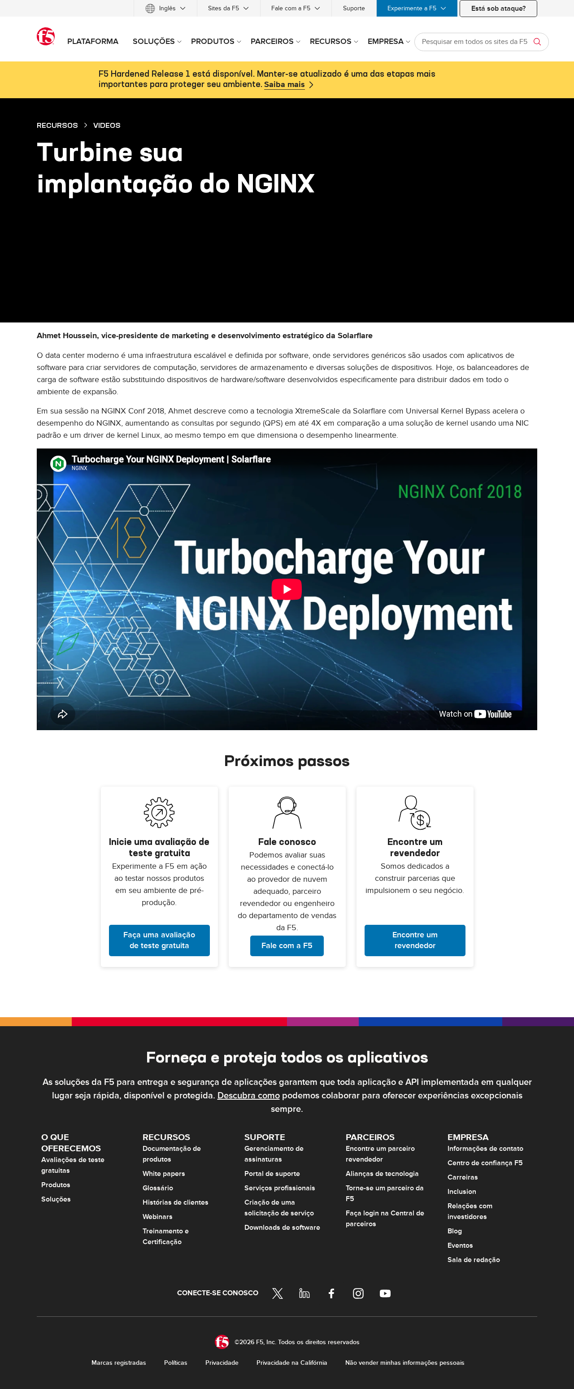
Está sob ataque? (498, 8)
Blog (455, 1231)
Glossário (158, 1188)
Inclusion (462, 1191)
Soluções (56, 1199)
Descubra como (248, 1095)
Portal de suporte (272, 1173)
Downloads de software (282, 1227)
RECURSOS (57, 125)
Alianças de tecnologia (382, 1173)
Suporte (354, 8)
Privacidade (222, 1363)
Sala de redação (474, 1259)
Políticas (175, 1363)
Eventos (460, 1245)
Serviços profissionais (279, 1188)
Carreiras (463, 1177)
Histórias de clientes (176, 1202)
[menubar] (287, 8)
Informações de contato (485, 1148)
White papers (164, 1173)
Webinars (158, 1216)
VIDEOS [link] (107, 125)
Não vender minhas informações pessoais (405, 1363)
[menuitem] (165, 8)
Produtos (55, 1184)
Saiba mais (284, 85)
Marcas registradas (118, 1363)
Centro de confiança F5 (485, 1162)
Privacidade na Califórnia (292, 1363)
